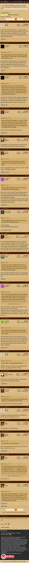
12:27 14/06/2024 (5, 136)
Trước (8, 19)
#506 (27, 149)
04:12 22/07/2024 (5, 454)
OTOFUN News (4, 534)
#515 (27, 387)
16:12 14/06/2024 (5, 351)
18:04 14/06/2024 (5, 387)
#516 (27, 407)
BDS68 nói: (5, 292)
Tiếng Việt (4, 530)
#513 (27, 351)
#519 (27, 454)
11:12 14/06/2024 (5, 42)
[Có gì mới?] (24, 1)
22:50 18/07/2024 (5, 431)
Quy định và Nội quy (10, 533)
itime (3, 16)
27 (18, 19)
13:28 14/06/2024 (5, 149)
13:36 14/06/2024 (5, 175)
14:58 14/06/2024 (5, 318)
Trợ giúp (18, 533)
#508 (27, 208)
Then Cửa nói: (6, 327)
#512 (27, 318)
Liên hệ (3, 533)
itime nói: (5, 185)
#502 (27, 42)
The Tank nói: (6, 52)
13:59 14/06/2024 (5, 282)
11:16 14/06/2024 (5, 74)
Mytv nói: (5, 83)
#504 (27, 108)
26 (15, 19)
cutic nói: (5, 159)
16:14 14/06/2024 (5, 371)
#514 (27, 371)
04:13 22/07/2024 (5, 482)
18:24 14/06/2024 (5, 407)
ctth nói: (5, 441)
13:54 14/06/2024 (5, 253)
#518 (27, 431)
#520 (27, 482)
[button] (1, 1)
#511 (27, 282)
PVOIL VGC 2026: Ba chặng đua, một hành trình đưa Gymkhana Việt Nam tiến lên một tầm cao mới (14, 7)
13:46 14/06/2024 (5, 233)
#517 (27, 420)
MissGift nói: (6, 463)
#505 (27, 136)
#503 (27, 74)
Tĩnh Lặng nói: (6, 360)
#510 (27, 253)
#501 (27, 21)
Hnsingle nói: (6, 118)
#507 (27, 175)
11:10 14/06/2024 (5, 21)
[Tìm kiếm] (27, 1)
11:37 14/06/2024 (5, 108)
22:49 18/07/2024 (5, 420)
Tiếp (21, 19)
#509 (27, 233)
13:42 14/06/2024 (5, 208)
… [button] (13, 19)
